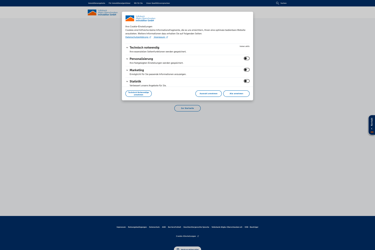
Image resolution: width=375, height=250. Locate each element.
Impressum (159, 37)
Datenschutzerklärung (137, 37)
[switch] (247, 58)
